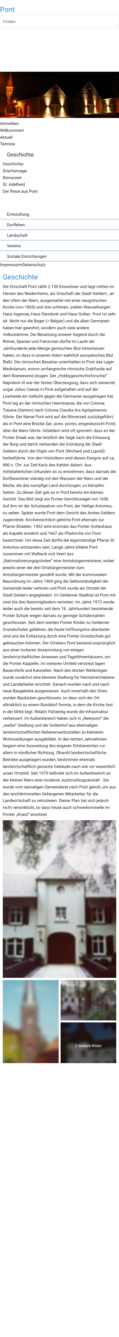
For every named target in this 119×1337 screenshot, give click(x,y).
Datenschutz (34, 264)
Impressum (10, 264)
